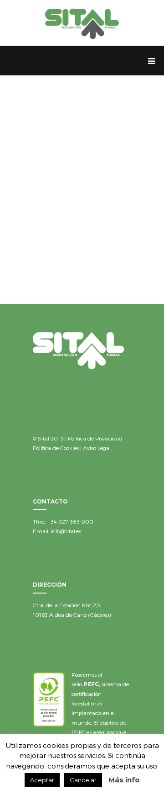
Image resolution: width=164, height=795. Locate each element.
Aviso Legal (97, 448)
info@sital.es (66, 531)
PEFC (91, 684)
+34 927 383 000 (70, 521)
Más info (124, 779)
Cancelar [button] (83, 780)
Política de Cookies (56, 448)
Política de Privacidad (95, 438)
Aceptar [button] (42, 780)
